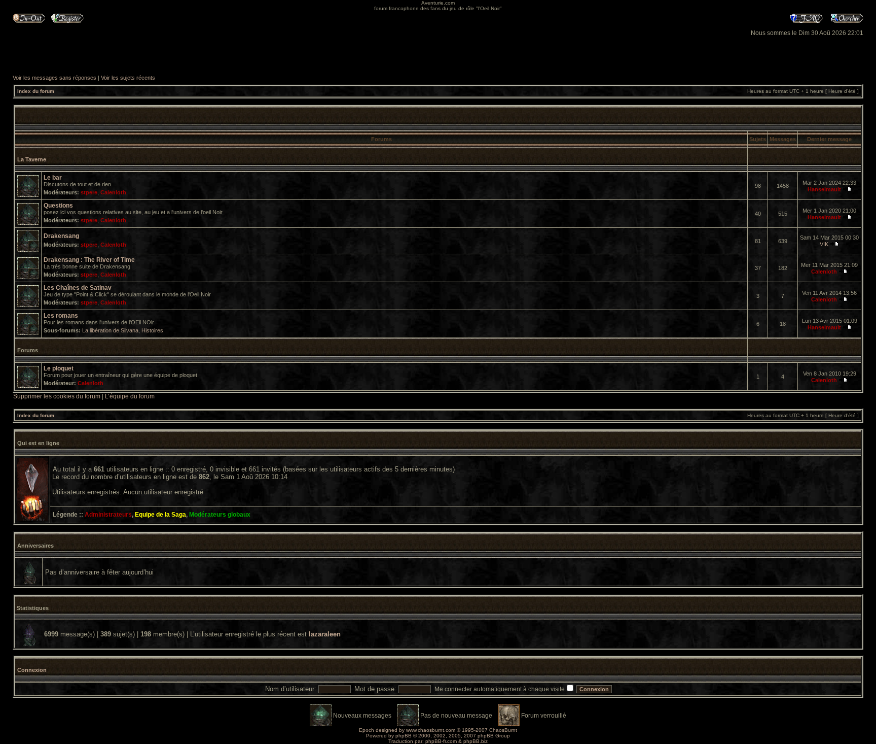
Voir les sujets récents (128, 78)
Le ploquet (59, 368)
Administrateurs (108, 514)
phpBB (403, 735)
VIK (824, 244)
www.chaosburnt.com (430, 730)
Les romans (61, 315)
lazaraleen (325, 634)
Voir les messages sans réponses (54, 78)
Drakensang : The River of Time (89, 259)
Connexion (32, 670)
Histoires (152, 330)
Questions (58, 205)
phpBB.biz (475, 741)
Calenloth (113, 192)
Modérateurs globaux (219, 514)
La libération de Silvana (110, 330)
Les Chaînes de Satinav (78, 287)
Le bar (53, 177)
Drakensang (61, 236)
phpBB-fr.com (441, 741)
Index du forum (35, 91)
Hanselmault (824, 189)
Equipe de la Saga (160, 514)
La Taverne (31, 159)
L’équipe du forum (130, 396)
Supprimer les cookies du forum (56, 396)
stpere (89, 192)
